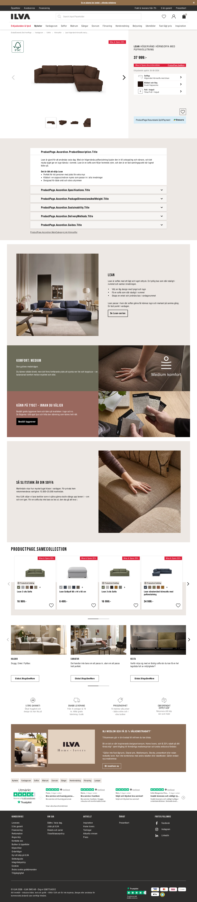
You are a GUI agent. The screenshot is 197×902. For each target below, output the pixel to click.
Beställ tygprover (27, 421)
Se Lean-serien (118, 313)
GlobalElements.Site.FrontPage (21, 33)
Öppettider (15, 8)
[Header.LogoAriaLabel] (20, 16)
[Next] (123, 77)
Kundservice (29, 8)
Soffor (49, 33)
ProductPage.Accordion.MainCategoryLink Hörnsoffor (53, 232)
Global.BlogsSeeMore (25, 678)
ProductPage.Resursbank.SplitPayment (153, 120)
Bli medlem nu (112, 766)
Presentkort (181, 8)
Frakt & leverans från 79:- (146, 8)
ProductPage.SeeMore (176, 65)
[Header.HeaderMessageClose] (193, 2)
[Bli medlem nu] (54, 748)
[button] (183, 112)
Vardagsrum (39, 33)
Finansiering (44, 8)
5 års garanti (166, 8)
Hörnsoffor (58, 33)
